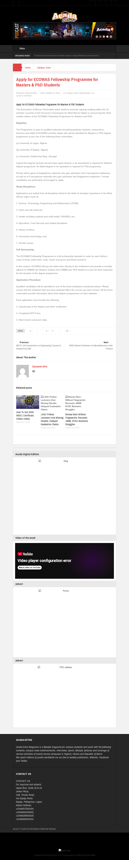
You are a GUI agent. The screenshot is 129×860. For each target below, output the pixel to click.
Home (28, 67)
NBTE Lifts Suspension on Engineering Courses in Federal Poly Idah (38, 345)
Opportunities (84, 93)
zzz (92, 93)
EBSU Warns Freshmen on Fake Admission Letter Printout (91, 345)
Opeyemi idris (39, 366)
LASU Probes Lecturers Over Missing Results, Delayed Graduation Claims (52, 419)
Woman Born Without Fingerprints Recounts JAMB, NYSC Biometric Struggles (76, 419)
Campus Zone (44, 67)
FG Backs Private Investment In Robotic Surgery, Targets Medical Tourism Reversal (66, 56)
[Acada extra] (64, 16)
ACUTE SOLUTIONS (86, 855)
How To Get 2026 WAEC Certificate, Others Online (25, 415)
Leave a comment (23, 96)
